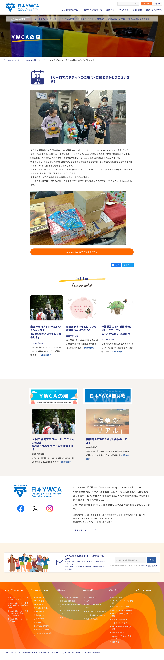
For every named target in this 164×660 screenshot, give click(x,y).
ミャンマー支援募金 (120, 619)
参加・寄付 (137, 9)
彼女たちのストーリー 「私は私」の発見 (18, 620)
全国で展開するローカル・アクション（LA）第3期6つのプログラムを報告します (53, 444)
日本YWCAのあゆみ (42, 629)
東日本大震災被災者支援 (69, 610)
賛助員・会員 (117, 597)
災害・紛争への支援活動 (69, 597)
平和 (62, 614)
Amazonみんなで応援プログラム (82, 252)
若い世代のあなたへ (70, 9)
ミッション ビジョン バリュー (44, 634)
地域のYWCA (39, 597)
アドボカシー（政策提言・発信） (70, 605)
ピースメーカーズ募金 (120, 606)
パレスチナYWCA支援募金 (122, 610)
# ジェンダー (52, 19)
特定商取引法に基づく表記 (49, 652)
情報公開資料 (39, 611)
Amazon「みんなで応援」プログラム (122, 637)
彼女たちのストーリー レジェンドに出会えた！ (18, 598)
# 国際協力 (100, 19)
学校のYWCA (39, 619)
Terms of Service (152, 566)
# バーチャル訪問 (67, 19)
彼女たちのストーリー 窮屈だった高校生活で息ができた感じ (18, 605)
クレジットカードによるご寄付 (122, 602)
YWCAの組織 (39, 601)
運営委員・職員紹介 (41, 608)
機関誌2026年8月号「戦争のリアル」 (106, 440)
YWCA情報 (124, 9)
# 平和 (122, 19)
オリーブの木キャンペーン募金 (122, 615)
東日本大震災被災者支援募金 (122, 628)
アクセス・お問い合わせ (12, 652)
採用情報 (37, 622)
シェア (117, 265)
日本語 (146, 3)
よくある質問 (39, 604)
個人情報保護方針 (30, 652)
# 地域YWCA (112, 19)
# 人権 (91, 19)
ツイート (129, 265)
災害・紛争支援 (92, 619)
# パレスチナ (81, 19)
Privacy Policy (145, 565)
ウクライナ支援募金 (119, 623)
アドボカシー (91, 597)
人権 (62, 617)
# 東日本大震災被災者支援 (138, 19)
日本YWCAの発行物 (42, 626)
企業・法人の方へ (154, 9)
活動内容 (110, 9)
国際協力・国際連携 (67, 601)
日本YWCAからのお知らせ (96, 611)
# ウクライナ (40, 19)
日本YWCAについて (93, 9)
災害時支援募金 (118, 632)
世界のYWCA (39, 615)
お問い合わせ (80, 530)
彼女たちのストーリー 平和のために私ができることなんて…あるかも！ (18, 613)
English (157, 3)
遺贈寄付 (115, 642)
